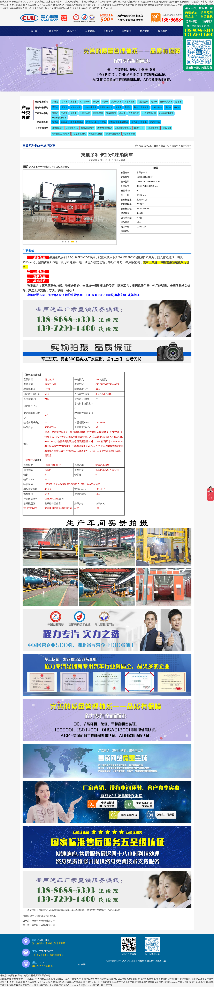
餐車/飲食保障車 (141, 107)
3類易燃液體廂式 (104, 128)
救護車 (55, 122)
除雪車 (178, 102)
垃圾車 (64, 102)
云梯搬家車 (111, 113)
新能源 (55, 102)
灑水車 (73, 102)
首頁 (156, 146)
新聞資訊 (90, 31)
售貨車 (103, 122)
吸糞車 (105, 102)
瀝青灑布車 (134, 113)
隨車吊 (55, 113)
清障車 (73, 113)
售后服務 (144, 31)
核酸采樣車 (155, 122)
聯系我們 (162, 31)
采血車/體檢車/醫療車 (118, 122)
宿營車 (128, 107)
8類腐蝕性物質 (95, 134)
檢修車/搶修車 (76, 122)
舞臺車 (143, 122)
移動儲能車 (75, 107)
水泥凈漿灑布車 (149, 113)
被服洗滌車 (157, 107)
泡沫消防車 (186, 146)
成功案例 (126, 31)
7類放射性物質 (79, 134)
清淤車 (154, 102)
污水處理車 (129, 102)
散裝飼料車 (91, 122)
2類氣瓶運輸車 (87, 128)
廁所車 (177, 107)
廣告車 (134, 122)
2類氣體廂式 (72, 128)
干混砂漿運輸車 (59, 118)
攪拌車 (122, 113)
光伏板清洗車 (166, 102)
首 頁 (34, 31)
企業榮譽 (108, 31)
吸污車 (96, 102)
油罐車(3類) (139, 128)
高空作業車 (98, 113)
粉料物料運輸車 (166, 113)
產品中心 (71, 31)
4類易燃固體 (153, 128)
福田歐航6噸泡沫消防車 (43, 925)
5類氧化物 (166, 128)
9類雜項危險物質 (112, 134)
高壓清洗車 (143, 102)
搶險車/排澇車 (90, 107)
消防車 (55, 107)
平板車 (64, 113)
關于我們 (53, 31)
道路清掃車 (85, 102)
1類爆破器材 (57, 128)
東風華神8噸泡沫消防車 (43, 921)
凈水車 (168, 107)
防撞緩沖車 (85, 113)
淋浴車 (118, 107)
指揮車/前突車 (106, 107)
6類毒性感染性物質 (60, 134)
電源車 (64, 107)
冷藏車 (64, 122)
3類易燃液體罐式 (123, 128)
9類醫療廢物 (129, 134)
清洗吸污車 (116, 102)
